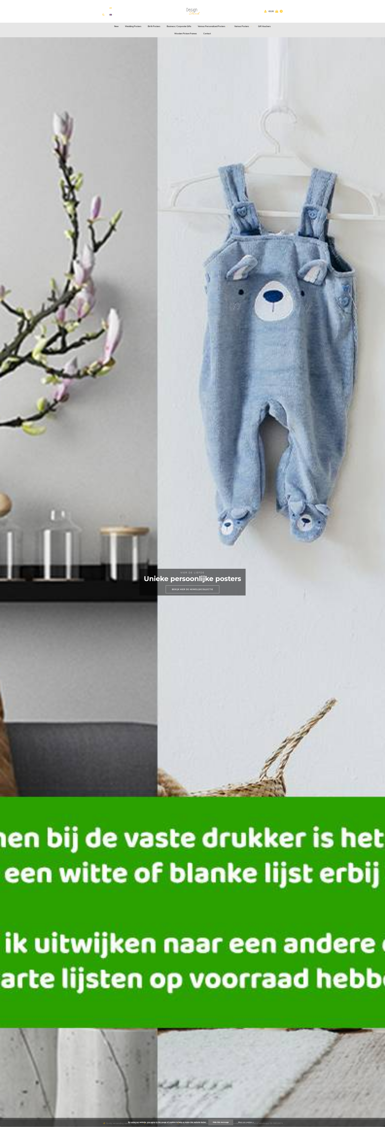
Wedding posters (133, 26)
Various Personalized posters (211, 26)
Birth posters (154, 26)
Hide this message (221, 1122)
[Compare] (110, 7)
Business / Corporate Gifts (179, 26)
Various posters (241, 26)
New (116, 26)
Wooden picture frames (185, 33)
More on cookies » (246, 1122)
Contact (207, 33)
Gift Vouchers (264, 26)
